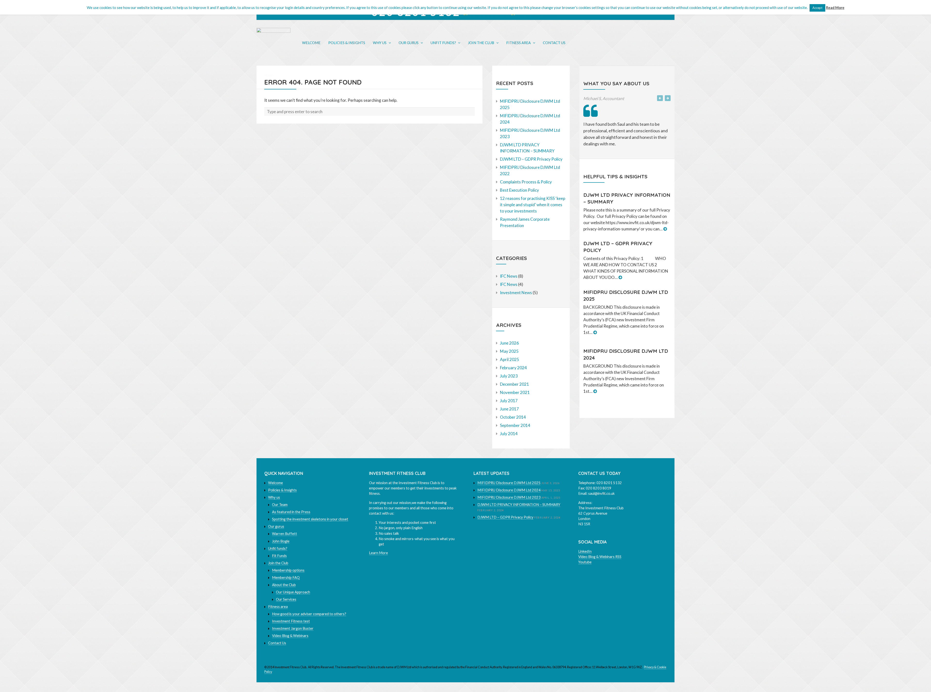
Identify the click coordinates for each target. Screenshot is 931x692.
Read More (835, 7)
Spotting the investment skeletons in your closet (310, 519)
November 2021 (515, 392)
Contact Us (554, 43)
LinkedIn (585, 551)
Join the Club (481, 43)
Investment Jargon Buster (292, 628)
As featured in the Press (291, 512)
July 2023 (509, 375)
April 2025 (509, 359)
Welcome (311, 43)
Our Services (286, 599)
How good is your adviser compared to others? (309, 614)
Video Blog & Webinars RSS (599, 557)
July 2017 (509, 400)
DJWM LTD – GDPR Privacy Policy (531, 159)
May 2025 (509, 351)
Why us (379, 43)
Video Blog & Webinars (290, 636)
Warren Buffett (284, 534)
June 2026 (509, 343)
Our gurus (408, 43)
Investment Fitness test (291, 621)
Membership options (288, 570)
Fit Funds (279, 556)
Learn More (378, 553)
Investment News (516, 292)
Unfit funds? (443, 43)
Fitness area (518, 43)
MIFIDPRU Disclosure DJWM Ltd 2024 (509, 490)
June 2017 (509, 408)
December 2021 (514, 384)
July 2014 (509, 433)
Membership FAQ (286, 577)
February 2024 (513, 367)
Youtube (585, 562)
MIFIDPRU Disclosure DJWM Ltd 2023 (509, 497)
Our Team (280, 505)
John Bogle (280, 541)
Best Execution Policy (519, 190)
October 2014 (513, 417)
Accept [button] (817, 8)
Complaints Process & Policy (526, 181)
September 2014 (515, 425)
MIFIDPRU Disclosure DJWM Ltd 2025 (509, 483)
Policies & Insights (346, 43)
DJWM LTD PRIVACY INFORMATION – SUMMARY (518, 505)
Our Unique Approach (293, 592)
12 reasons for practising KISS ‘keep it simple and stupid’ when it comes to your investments (532, 204)
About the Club (284, 585)
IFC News (508, 276)
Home (268, 75)
